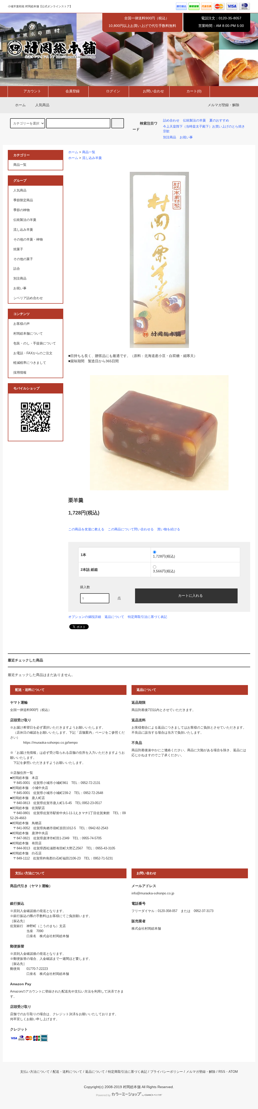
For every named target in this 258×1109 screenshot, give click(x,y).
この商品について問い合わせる (131, 529)
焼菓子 (18, 249)
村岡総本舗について (28, 333)
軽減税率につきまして (29, 363)
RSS (221, 1072)
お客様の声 (21, 324)
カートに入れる (190, 595)
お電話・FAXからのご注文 (32, 353)
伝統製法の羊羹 (194, 120)
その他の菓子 (23, 259)
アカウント (32, 91)
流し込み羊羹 (92, 158)
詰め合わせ (171, 120)
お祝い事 (186, 137)
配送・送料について (67, 1072)
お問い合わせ (153, 91)
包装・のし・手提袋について (34, 343)
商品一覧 (88, 152)
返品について (114, 617)
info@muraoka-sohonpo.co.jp (153, 893)
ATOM (233, 1072)
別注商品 (169, 137)
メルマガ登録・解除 (223, 105)
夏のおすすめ (219, 120)
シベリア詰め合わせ (28, 298)
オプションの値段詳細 (84, 617)
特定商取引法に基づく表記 (147, 617)
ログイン (113, 91)
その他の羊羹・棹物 (28, 239)
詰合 (16, 268)
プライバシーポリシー (166, 1072)
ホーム (20, 105)
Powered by (103, 1095)
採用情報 (19, 372)
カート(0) (194, 91)
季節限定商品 (23, 200)
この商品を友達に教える (86, 529)
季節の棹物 (21, 210)
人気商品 (42, 105)
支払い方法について (35, 1072)
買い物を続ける (168, 529)
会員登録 (73, 91)
